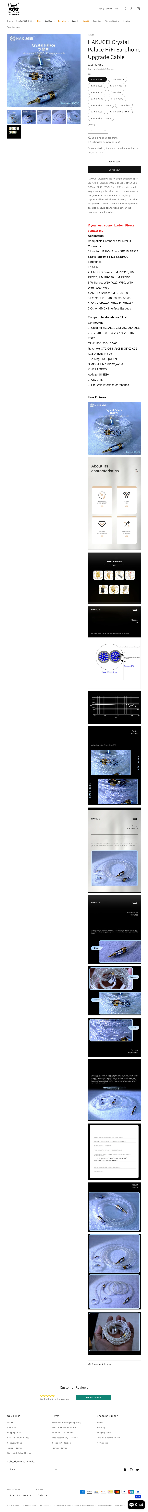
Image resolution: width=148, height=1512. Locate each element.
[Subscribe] (56, 1469)
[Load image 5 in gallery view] (74, 117)
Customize (116, 92)
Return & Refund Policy (18, 1437)
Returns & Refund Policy (108, 1437)
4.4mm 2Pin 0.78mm (101, 118)
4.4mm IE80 (96, 85)
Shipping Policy (14, 1432)
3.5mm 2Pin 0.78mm (120, 111)
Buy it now (114, 169)
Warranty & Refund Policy (19, 1453)
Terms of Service (14, 1448)
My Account (102, 1443)
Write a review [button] (93, 1397)
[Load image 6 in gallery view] (14, 132)
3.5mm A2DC (97, 98)
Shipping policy (88, 1505)
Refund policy (45, 1505)
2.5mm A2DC (97, 92)
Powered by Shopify (30, 1505)
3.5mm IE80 (124, 105)
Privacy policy (58, 1505)
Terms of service (73, 1505)
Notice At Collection (61, 1443)
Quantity (91, 124)
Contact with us (14, 1443)
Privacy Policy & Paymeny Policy (67, 1422)
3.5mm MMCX (116, 85)
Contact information (104, 1505)
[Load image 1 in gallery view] (14, 117)
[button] (24, 21)
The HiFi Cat (17, 1505)
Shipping (91, 69)
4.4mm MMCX (97, 79)
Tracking (101, 1427)
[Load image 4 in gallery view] (59, 117)
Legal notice (119, 1505)
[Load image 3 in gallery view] (44, 117)
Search (10, 1422)
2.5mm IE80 (96, 111)
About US (11, 1427)
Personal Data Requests (63, 1432)
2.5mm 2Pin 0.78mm (101, 105)
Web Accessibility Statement (65, 1437)
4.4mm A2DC (117, 98)
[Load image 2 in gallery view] (29, 117)
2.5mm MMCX (117, 79)
